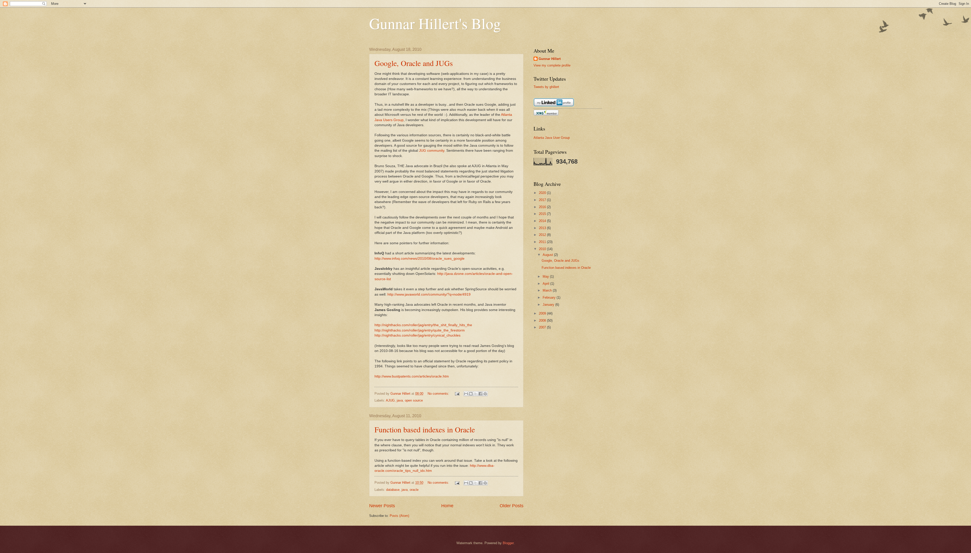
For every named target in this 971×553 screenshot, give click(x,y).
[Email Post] (456, 393)
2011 (543, 242)
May (546, 276)
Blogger (508, 543)
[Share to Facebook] (480, 393)
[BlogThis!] (470, 393)
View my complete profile (552, 65)
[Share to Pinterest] (485, 393)
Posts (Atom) (399, 516)
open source (414, 400)
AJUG (390, 400)
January (549, 304)
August (548, 255)
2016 (543, 207)
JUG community (431, 150)
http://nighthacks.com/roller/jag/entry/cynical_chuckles (417, 335)
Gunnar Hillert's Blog (435, 23)
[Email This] (466, 393)
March (548, 290)
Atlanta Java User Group (552, 138)
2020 (543, 193)
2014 (543, 221)
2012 (543, 235)
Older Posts (511, 505)
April (546, 283)
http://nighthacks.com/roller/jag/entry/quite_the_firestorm (419, 330)
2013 (543, 228)
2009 (543, 313)
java (400, 400)
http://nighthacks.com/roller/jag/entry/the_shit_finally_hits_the (423, 325)
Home (447, 505)
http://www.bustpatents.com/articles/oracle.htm (411, 376)
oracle (414, 490)
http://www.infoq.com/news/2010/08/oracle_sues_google (419, 258)
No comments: (439, 393)
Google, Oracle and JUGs (413, 63)
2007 (543, 327)
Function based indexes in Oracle (424, 429)
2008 (543, 320)
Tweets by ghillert (546, 87)
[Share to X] (475, 393)
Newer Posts (382, 505)
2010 (543, 249)
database (393, 490)
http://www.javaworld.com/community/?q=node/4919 (429, 294)
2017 (543, 200)
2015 (543, 214)
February (550, 297)
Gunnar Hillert (550, 59)
